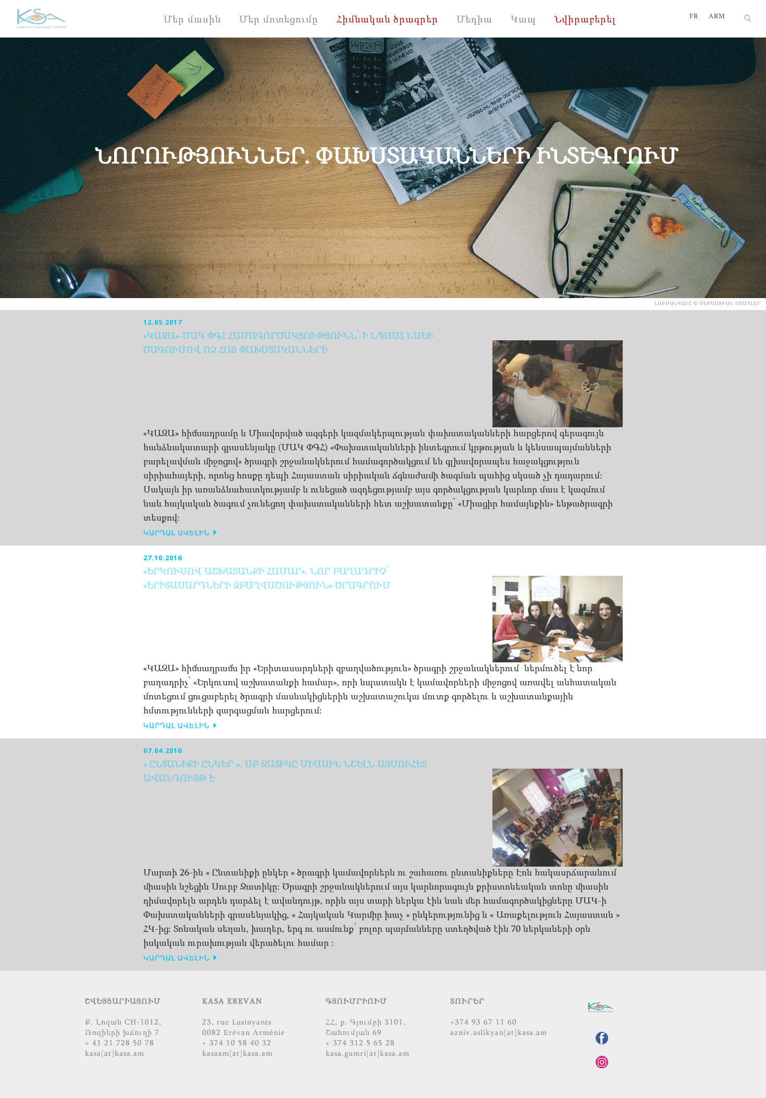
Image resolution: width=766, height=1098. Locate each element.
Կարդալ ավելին (177, 532)
